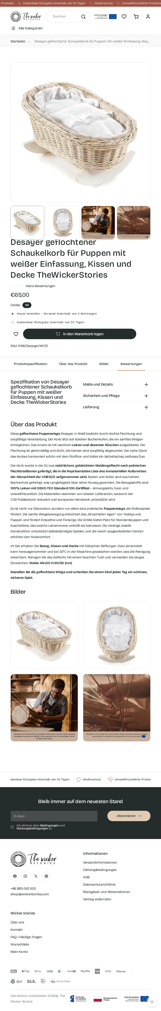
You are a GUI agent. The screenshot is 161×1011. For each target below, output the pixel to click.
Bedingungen (49, 825)
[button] (136, 16)
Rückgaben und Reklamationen (106, 892)
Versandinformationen (100, 862)
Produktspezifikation (30, 364)
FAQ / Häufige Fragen (26, 937)
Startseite (17, 41)
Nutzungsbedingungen (32, 828)
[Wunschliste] (124, 16)
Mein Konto (19, 952)
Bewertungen (131, 364)
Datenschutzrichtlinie (99, 884)
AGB (86, 877)
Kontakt (16, 930)
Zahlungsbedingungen (100, 870)
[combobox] (68, 16)
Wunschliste (19, 944)
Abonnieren (126, 816)
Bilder (104, 364)
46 (27, 305)
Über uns (17, 922)
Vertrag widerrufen (97, 899)
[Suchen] (83, 16)
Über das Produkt (73, 364)
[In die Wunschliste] (16, 334)
